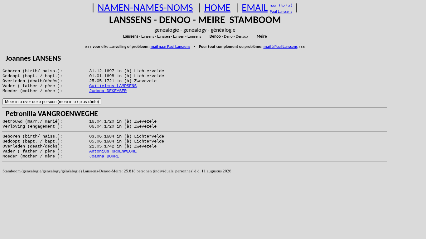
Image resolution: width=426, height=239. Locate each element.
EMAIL (255, 8)
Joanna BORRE (104, 156)
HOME (217, 8)
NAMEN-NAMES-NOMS (145, 8)
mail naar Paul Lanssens (170, 47)
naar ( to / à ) (281, 5)
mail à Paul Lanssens (281, 47)
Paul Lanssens (281, 12)
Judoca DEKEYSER (108, 90)
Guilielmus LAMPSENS (113, 85)
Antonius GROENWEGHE (113, 151)
